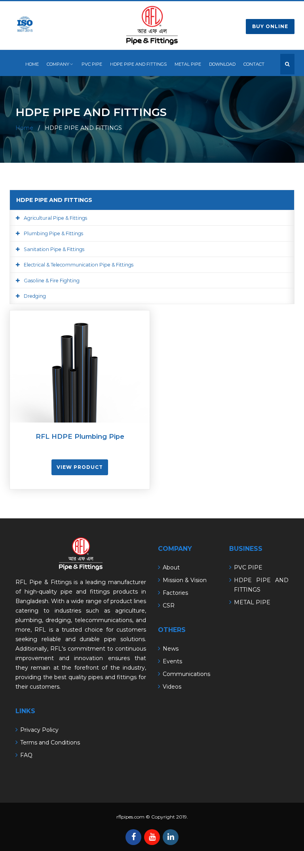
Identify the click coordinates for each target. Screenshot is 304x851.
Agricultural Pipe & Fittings (55, 218)
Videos (172, 686)
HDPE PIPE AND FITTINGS (138, 64)
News (171, 648)
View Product (80, 467)
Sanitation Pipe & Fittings (54, 249)
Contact (253, 64)
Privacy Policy (39, 729)
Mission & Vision (185, 580)
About (171, 567)
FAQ (26, 755)
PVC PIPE (92, 64)
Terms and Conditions (50, 742)
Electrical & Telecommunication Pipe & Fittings (78, 265)
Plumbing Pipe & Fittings (53, 233)
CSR (169, 605)
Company (58, 64)
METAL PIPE (188, 64)
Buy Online (270, 26)
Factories (175, 592)
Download (222, 64)
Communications (186, 674)
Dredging (35, 296)
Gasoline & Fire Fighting (52, 281)
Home (32, 64)
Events (172, 661)
